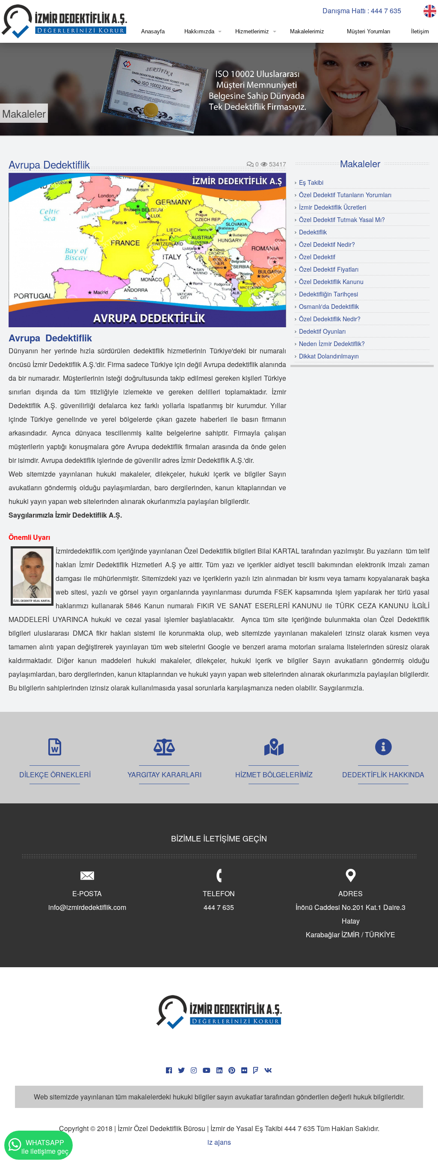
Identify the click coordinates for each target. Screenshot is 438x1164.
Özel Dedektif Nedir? (327, 244)
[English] (430, 10)
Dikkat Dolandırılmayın (329, 356)
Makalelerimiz (307, 31)
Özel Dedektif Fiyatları (328, 269)
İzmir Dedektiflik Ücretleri (332, 207)
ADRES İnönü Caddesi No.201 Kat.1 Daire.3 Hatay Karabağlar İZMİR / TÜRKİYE (350, 914)
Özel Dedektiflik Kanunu (331, 281)
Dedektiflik (313, 232)
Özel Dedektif (317, 256)
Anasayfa (153, 31)
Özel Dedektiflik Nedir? (330, 318)
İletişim (420, 31)
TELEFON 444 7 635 (219, 900)
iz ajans (219, 1142)
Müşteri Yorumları (369, 31)
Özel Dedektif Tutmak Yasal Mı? (342, 219)
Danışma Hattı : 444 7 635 (362, 10)
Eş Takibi (311, 182)
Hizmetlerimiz (252, 31)
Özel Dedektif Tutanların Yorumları (345, 194)
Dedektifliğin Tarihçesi (328, 294)
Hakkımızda (199, 31)
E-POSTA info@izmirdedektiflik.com (87, 900)
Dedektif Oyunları (322, 331)
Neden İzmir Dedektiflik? (332, 343)
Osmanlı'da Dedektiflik (329, 306)
